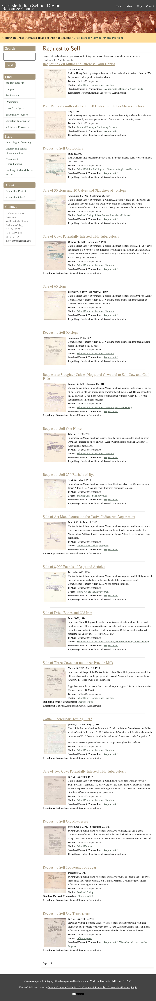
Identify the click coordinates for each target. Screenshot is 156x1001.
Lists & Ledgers (15, 108)
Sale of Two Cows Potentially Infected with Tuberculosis (84, 771)
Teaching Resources (17, 114)
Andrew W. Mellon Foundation (96, 981)
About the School (15, 197)
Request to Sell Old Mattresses (65, 821)
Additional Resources (17, 127)
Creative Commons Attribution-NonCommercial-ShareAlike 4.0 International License (89, 987)
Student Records (15, 82)
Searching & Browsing (18, 142)
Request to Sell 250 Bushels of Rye (68, 474)
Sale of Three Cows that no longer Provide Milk (78, 662)
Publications (12, 95)
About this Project (16, 191)
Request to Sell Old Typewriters (66, 913)
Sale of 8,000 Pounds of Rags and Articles (74, 566)
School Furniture (85, 846)
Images (10, 89)
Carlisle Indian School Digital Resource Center (31, 5)
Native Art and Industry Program (92, 545)
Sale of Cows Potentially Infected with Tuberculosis (81, 236)
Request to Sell (111, 88)
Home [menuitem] (119, 6)
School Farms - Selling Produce (92, 495)
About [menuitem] (129, 6)
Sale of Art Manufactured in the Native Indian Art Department (89, 516)
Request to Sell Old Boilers (63, 148)
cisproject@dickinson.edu (18, 240)
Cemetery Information (18, 121)
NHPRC (127, 981)
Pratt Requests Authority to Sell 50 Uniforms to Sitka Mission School (94, 105)
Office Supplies (84, 938)
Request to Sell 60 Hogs (60, 332)
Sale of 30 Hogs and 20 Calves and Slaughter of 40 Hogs (84, 190)
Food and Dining (85, 215)
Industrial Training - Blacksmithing (132, 641)
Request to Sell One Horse (62, 428)
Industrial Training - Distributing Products (97, 127)
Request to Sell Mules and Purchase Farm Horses (79, 63)
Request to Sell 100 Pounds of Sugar (69, 867)
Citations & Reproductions (14, 161)
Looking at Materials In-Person (19, 172)
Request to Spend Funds (131, 88)
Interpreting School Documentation (16, 151)
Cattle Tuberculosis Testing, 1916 (67, 718)
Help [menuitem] (139, 6)
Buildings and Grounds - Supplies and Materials (116, 169)
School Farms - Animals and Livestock (95, 84)
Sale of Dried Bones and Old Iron (67, 612)
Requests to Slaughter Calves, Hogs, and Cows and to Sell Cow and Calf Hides (96, 376)
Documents (12, 101)
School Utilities (84, 169)
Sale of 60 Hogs (54, 286)
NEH (114, 981)
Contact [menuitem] (150, 6)
